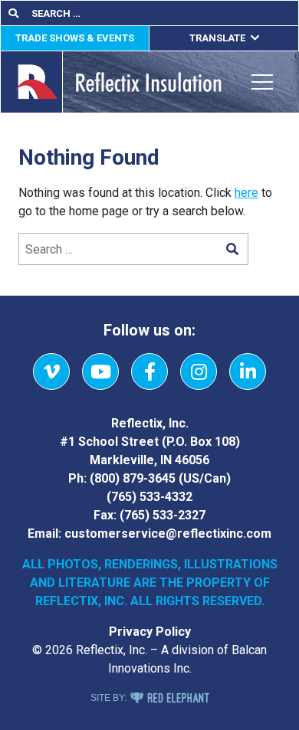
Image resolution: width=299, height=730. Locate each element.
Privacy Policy (150, 631)
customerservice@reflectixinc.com (167, 533)
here (246, 192)
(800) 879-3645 (133, 478)
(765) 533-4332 (149, 496)
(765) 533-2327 (162, 515)
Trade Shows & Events (74, 38)
